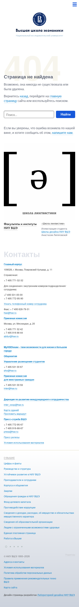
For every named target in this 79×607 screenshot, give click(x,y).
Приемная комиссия (15, 318)
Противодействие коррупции (19, 507)
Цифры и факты (12, 463)
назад (24, 96)
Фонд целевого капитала (17, 501)
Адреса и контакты (14, 561)
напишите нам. (62, 132)
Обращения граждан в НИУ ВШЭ (22, 496)
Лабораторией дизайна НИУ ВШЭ (56, 594)
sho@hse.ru (10, 370)
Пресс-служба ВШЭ (15, 419)
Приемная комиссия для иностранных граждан (19, 377)
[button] (6, 546)
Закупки (8, 490)
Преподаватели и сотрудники (20, 479)
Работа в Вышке (13, 538)
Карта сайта (10, 587)
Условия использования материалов (24, 442)
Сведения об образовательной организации (28, 521)
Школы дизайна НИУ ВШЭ (55, 231)
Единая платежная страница (20, 533)
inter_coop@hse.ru (14, 404)
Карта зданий (11, 410)
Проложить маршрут (15, 413)
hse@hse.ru (10, 312)
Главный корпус (13, 264)
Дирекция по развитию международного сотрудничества (36, 399)
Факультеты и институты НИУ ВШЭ (20, 226)
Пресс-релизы (12, 437)
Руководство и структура (17, 468)
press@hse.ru (11, 431)
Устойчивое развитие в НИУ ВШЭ (22, 474)
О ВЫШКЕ (9, 457)
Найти (66, 114)
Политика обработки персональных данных (28, 572)
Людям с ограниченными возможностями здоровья (31, 527)
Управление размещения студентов (24, 361)
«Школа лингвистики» (53, 223)
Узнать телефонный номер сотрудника (25, 303)
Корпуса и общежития (16, 485)
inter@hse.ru (10, 388)
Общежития (10, 356)
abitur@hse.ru (11, 336)
